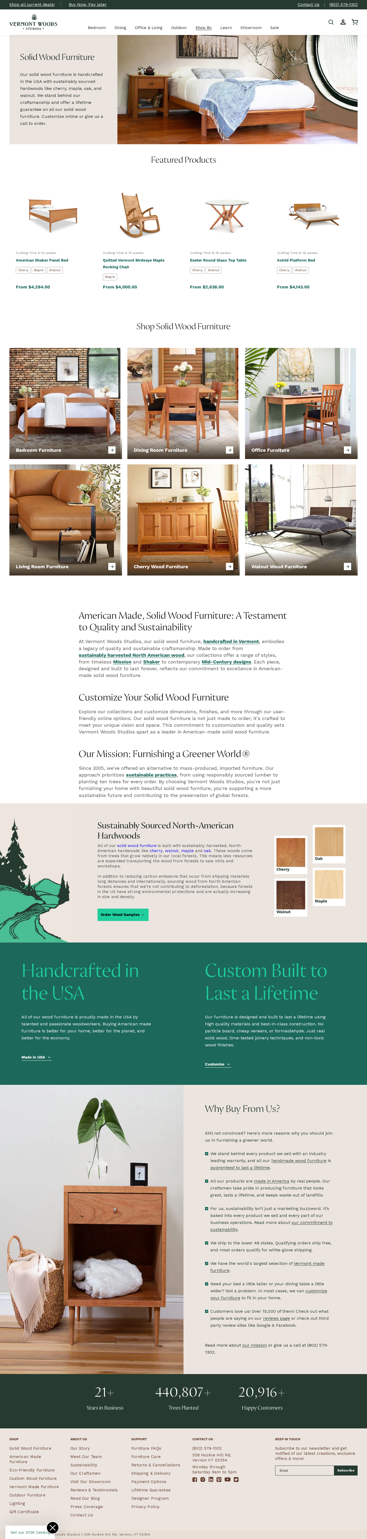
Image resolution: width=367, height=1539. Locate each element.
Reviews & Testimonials (94, 1490)
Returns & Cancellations (155, 1465)
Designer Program (150, 1498)
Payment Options (149, 1481)
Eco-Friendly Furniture (32, 1470)
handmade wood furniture (298, 1160)
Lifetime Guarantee (151, 1490)
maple (187, 850)
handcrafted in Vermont (231, 641)
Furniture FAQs (146, 1448)
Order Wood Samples (120, 914)
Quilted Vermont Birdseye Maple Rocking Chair (133, 263)
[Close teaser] (52, 1527)
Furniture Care (146, 1456)
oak (207, 850)
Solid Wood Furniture (30, 1448)
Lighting (17, 1503)
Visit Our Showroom (90, 1481)
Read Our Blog (85, 1498)
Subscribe (346, 1470)
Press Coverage (86, 1506)
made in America (271, 1181)
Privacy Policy (145, 1506)
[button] (331, 22)
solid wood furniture (137, 845)
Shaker (151, 662)
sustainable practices (151, 775)
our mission (254, 1345)
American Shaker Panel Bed (42, 260)
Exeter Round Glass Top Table (218, 260)
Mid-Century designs (226, 662)
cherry (156, 850)
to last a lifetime (240, 1167)
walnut (171, 850)
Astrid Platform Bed (296, 260)
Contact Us (308, 4)
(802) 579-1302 (343, 4)
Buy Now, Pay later (88, 4)
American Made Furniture (25, 1459)
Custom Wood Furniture (33, 1478)
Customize (214, 1064)
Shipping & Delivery (151, 1473)
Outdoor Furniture (27, 1495)
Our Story (80, 1448)
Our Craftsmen (85, 1473)
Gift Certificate (24, 1511)
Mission (122, 662)
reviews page (276, 1318)
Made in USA (33, 1057)
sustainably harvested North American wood (131, 655)
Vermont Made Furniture (34, 1486)
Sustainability (83, 1465)
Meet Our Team (86, 1456)
